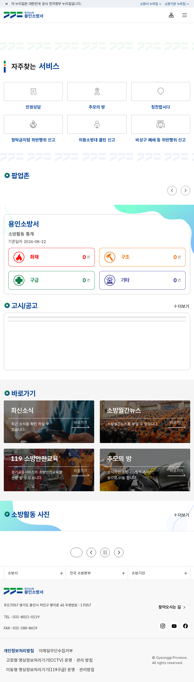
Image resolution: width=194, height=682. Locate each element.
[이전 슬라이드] (91, 552)
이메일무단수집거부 (56, 650)
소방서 (13, 573)
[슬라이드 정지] (105, 552)
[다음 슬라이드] (118, 552)
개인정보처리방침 (19, 650)
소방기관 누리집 (175, 4)
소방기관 (138, 573)
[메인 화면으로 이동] (27, 15)
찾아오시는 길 (170, 607)
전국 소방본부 (80, 573)
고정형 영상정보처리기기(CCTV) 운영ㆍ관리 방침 (49, 660)
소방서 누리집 (149, 4)
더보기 (183, 306)
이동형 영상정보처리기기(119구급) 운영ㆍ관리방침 (50, 669)
